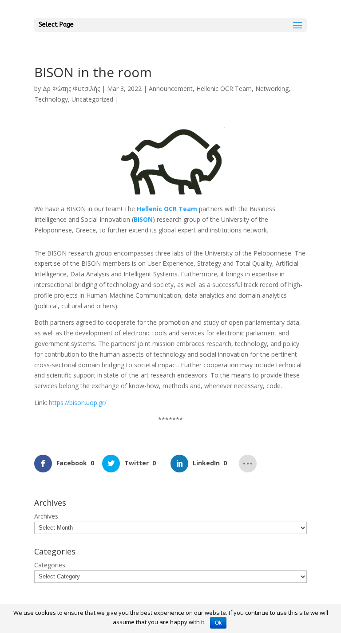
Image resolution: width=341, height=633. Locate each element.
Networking (272, 88)
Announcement (171, 88)
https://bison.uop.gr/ (78, 402)
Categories (49, 565)
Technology (51, 99)
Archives (46, 516)
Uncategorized (92, 99)
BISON (143, 219)
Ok (218, 623)
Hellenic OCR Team (224, 88)
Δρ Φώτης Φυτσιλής (71, 88)
